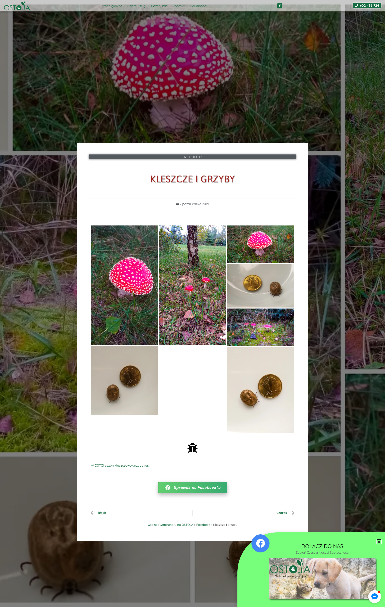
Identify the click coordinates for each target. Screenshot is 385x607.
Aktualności (198, 6)
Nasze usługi (136, 6)
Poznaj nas (159, 6)
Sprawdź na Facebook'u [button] (197, 487)
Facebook (192, 157)
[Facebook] (279, 5)
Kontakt (178, 6)
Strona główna (111, 6)
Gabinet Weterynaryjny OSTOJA (170, 525)
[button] (374, 596)
